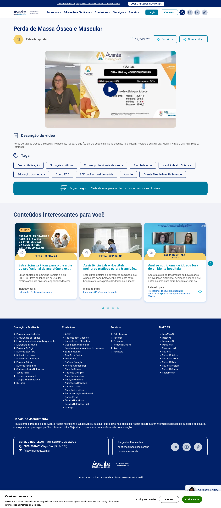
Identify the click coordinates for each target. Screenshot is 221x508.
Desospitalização (28, 165)
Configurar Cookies (146, 499)
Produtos (118, 341)
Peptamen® (168, 372)
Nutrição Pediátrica (26, 365)
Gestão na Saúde (74, 355)
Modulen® (167, 344)
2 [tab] (108, 308)
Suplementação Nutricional (30, 369)
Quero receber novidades (146, 3)
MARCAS (164, 327)
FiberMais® (168, 334)
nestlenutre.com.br (128, 451)
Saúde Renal (23, 372)
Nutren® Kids (169, 362)
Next (210, 263)
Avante (128, 174)
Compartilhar (196, 39)
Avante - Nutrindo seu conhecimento (26, 12)
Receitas (118, 337)
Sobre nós (52, 12)
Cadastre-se (99, 188)
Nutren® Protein (170, 365)
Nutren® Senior (170, 369)
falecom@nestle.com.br (37, 450)
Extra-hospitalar (73, 351)
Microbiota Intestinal (27, 344)
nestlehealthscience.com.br (133, 447)
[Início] (110, 464)
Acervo (117, 348)
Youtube (197, 12)
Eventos (134, 12)
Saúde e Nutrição (74, 362)
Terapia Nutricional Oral (28, 379)
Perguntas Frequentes (130, 442)
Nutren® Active (170, 355)
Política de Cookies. (30, 504)
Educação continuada (31, 174)
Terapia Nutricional (26, 376)
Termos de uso (84, 477)
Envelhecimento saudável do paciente (36, 341)
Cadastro (169, 12)
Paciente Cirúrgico (26, 348)
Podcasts (118, 351)
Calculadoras (120, 334)
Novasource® (169, 348)
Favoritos (167, 39)
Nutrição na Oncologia (28, 358)
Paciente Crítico (25, 362)
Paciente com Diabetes (28, 334)
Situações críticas (61, 165)
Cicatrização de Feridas (28, 337)
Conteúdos (101, 12)
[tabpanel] (46, 261)
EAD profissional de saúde (96, 174)
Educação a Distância (77, 12)
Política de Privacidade (103, 477)
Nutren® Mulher (170, 358)
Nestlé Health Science (177, 165)
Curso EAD (62, 174)
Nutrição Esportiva (26, 351)
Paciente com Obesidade (78, 341)
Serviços (118, 12)
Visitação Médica (122, 344)
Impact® (166, 337)
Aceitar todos (192, 499)
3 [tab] (113, 308)
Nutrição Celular (73, 369)
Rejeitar (169, 499)
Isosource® (168, 341)
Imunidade (70, 358)
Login (152, 12)
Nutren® (166, 351)
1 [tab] (103, 308)
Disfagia (21, 383)
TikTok (205, 12)
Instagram (190, 12)
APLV (68, 334)
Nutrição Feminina (26, 355)
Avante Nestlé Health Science (163, 174)
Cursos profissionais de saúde (103, 165)
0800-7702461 (32, 446)
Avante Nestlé (143, 165)
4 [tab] (118, 308)
